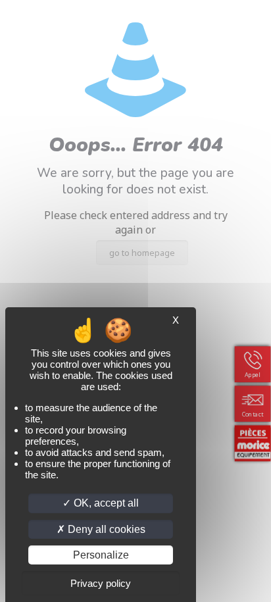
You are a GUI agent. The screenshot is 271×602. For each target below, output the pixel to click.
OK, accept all (105, 503)
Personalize (101, 555)
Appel (252, 374)
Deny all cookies (105, 529)
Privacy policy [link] (100, 583)
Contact (253, 414)
